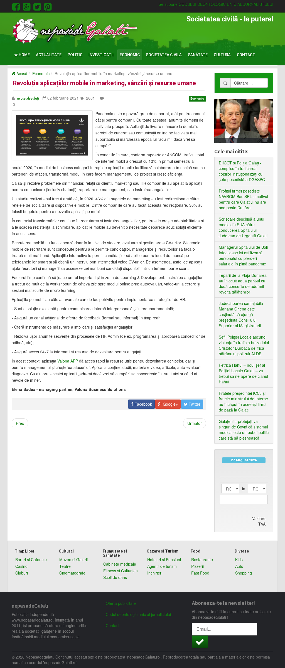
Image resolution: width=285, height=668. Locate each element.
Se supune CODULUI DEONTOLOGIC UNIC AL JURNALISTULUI (216, 4)
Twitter (194, 404)
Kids (239, 559)
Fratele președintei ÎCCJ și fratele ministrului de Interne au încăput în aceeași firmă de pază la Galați (243, 401)
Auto (239, 566)
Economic (130, 55)
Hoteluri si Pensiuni (164, 559)
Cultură (222, 55)
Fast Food (200, 573)
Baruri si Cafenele (31, 559)
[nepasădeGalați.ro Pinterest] (47, 6)
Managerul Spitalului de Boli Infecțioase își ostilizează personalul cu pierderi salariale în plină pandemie (243, 255)
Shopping (243, 573)
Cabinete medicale (119, 564)
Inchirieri (154, 573)
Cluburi (21, 573)
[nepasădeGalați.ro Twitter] (38, 6)
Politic (75, 55)
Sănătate (198, 55)
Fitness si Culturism (120, 570)
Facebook (142, 404)
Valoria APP (67, 361)
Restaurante (202, 559)
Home (24, 55)
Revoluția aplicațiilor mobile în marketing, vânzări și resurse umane (104, 83)
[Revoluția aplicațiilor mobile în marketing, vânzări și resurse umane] (52, 135)
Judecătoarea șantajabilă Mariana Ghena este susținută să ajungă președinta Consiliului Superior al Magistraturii (241, 314)
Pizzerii (197, 566)
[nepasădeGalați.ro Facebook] (17, 6)
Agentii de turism (162, 566)
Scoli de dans (115, 577)
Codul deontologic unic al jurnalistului (138, 614)
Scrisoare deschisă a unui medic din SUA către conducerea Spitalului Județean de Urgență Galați (243, 227)
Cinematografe (72, 573)
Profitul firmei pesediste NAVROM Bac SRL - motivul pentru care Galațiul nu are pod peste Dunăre (243, 199)
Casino (21, 566)
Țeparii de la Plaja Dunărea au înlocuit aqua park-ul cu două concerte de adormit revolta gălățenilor (243, 283)
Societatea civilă (164, 55)
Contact (246, 55)
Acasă (21, 73)
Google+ (170, 404)
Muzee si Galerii (73, 559)
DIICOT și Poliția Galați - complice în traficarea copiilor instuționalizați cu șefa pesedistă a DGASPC (242, 171)
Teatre (65, 566)
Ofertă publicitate (121, 603)
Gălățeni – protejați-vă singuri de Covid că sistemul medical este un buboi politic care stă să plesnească (244, 429)
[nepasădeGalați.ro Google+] (27, 6)
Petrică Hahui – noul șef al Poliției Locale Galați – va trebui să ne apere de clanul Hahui (243, 373)
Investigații (101, 55)
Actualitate (49, 55)
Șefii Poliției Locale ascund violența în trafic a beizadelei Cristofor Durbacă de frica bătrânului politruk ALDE (244, 345)
